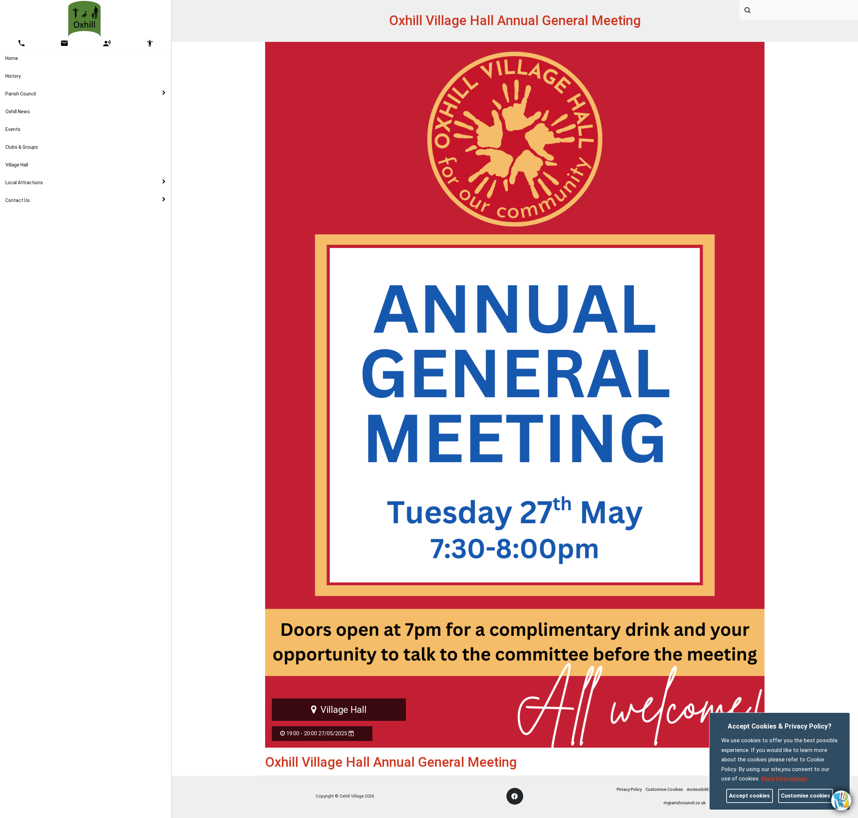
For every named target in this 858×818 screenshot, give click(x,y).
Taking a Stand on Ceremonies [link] (52, 239)
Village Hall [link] (16, 164)
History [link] (13, 76)
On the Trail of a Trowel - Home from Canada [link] (67, 221)
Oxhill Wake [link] (31, 275)
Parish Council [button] (20, 93)
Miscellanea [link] (32, 346)
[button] (748, 10)
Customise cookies (805, 795)
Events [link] (12, 129)
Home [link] (11, 58)
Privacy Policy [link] (629, 789)
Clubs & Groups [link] (21, 147)
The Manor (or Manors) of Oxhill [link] (53, 328)
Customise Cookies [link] (664, 789)
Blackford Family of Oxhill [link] (46, 363)
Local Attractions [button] (24, 182)
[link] (747, 10)
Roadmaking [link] (32, 292)
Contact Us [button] (17, 200)
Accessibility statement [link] (709, 789)
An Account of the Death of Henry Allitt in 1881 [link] (69, 310)
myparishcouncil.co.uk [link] (685, 802)
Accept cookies (749, 795)
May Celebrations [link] (38, 257)
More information (784, 778)
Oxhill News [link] (17, 111)
